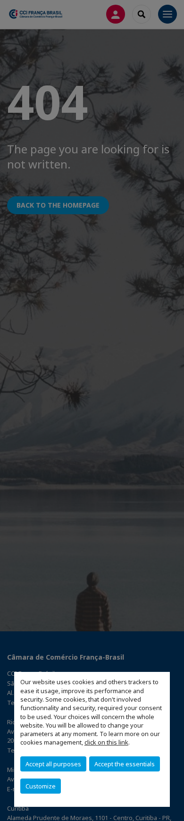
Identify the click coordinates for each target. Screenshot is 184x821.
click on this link (106, 742)
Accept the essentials (124, 764)
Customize (40, 786)
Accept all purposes (53, 764)
